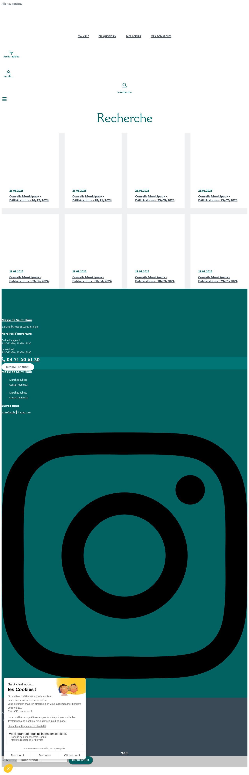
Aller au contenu (12, 3)
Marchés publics (18, 380)
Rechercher (9, 760)
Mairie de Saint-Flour (17, 320)
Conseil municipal (18, 384)
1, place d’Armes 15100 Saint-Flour (20, 326)
